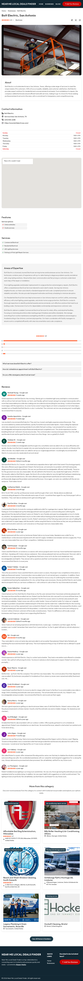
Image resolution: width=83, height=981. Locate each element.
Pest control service (11, 803)
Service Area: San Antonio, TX (15, 117)
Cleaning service (51, 896)
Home (41, 4)
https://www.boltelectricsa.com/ (16, 123)
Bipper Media (21, 965)
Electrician (19, 20)
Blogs (58, 4)
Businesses (49, 4)
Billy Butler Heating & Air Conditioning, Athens (62, 832)
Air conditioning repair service (56, 803)
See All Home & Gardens (41, 939)
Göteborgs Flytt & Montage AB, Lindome (58, 878)
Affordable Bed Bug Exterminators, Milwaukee (19, 832)
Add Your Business (72, 4)
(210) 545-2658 (9, 120)
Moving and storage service (55, 850)
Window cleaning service (13, 850)
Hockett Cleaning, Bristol (55, 924)
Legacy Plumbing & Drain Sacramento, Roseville (14, 925)
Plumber (8, 896)
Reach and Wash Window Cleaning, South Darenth (19, 878)
